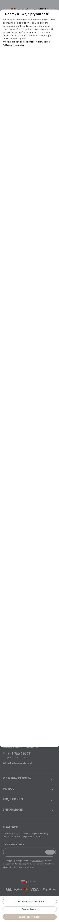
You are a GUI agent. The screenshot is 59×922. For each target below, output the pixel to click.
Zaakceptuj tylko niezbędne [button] (29, 901)
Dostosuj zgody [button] (29, 909)
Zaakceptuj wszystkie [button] (29, 916)
